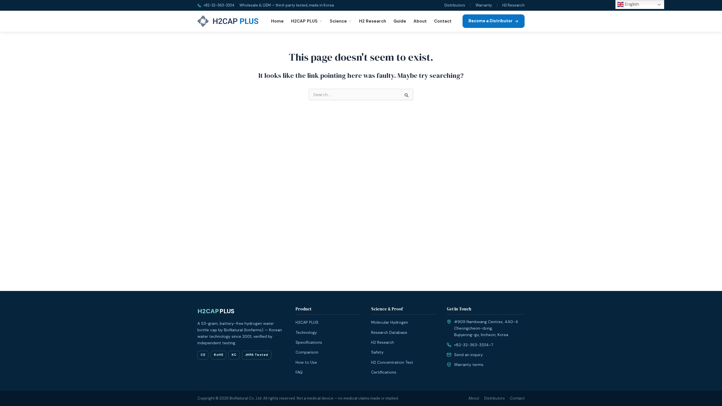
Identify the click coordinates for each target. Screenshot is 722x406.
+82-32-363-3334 (218, 5)
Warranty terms (468, 364)
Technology (306, 332)
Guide (399, 21)
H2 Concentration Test (392, 362)
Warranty (484, 5)
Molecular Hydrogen (389, 322)
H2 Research (513, 5)
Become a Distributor (490, 20)
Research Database (389, 332)
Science (338, 21)
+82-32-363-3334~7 (473, 344)
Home (277, 21)
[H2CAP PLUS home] (228, 21)
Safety (377, 352)
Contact (443, 21)
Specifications (309, 342)
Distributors (454, 5)
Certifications (383, 372)
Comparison (307, 352)
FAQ (299, 372)
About (420, 21)
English (631, 4)
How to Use (306, 362)
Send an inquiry (468, 354)
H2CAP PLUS (304, 21)
